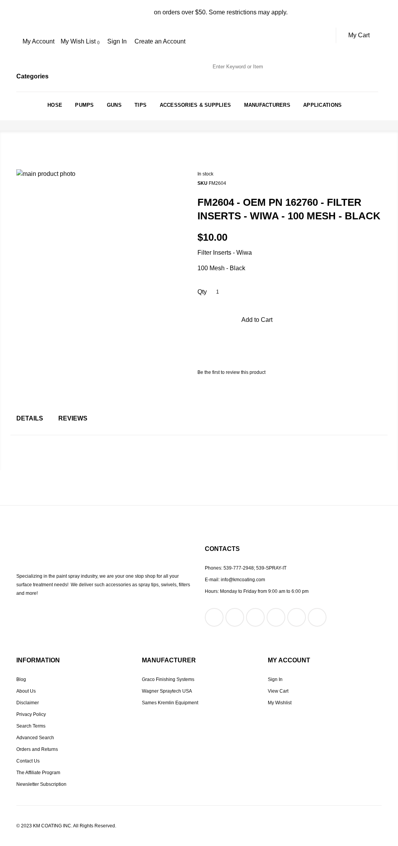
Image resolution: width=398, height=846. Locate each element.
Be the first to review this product (231, 372)
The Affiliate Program (38, 772)
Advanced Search (35, 737)
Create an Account (159, 41)
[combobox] (247, 67)
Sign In (117, 41)
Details (29, 418)
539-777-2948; (239, 568)
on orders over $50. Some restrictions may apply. (199, 12)
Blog (21, 679)
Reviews (72, 418)
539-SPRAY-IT (271, 568)
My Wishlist (280, 702)
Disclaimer (27, 702)
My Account (38, 41)
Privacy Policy (31, 714)
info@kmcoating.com (243, 579)
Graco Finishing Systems (168, 679)
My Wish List (79, 41)
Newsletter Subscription (41, 784)
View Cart (278, 691)
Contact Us (28, 761)
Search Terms (30, 726)
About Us (26, 691)
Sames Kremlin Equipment (170, 702)
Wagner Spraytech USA (167, 691)
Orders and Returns (37, 749)
